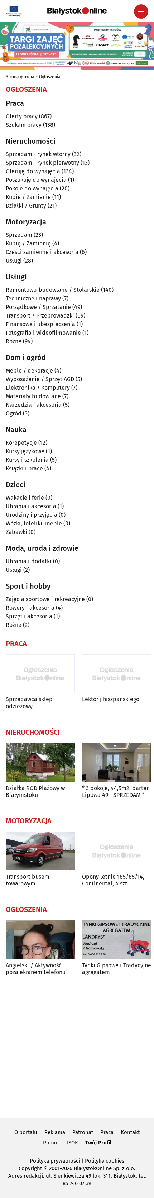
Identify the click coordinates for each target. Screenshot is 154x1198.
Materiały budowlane (33, 396)
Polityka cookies (104, 1161)
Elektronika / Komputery (38, 387)
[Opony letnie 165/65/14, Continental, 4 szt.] (116, 851)
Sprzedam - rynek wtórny (38, 154)
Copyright (30, 1168)
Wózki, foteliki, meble (34, 523)
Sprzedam (19, 234)
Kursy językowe (25, 451)
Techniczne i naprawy (33, 298)
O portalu (25, 1132)
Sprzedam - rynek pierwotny (42, 162)
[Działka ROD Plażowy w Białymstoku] (40, 762)
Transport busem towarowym (27, 880)
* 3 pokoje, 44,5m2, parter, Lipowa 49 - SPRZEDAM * (116, 791)
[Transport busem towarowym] (40, 851)
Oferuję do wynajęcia (33, 171)
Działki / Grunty (26, 205)
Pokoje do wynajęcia (32, 188)
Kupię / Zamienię (28, 197)
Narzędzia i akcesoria (34, 404)
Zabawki (16, 532)
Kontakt (130, 1132)
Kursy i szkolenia (27, 459)
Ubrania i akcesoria (31, 506)
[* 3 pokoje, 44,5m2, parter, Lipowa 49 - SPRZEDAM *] (116, 762)
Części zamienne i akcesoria (42, 252)
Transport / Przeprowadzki (40, 315)
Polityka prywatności (55, 1161)
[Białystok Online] (77, 11)
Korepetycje (21, 442)
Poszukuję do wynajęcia (36, 179)
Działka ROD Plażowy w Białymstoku (35, 791)
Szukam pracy (24, 124)
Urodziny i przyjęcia (31, 514)
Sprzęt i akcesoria (29, 616)
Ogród (13, 413)
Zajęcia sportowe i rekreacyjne (45, 599)
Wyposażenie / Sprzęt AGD (40, 379)
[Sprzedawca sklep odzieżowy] (40, 673)
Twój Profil (98, 1142)
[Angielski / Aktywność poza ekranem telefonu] (40, 939)
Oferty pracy (22, 116)
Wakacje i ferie (25, 497)
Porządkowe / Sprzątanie (38, 307)
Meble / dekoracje (29, 370)
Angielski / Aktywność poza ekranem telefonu (36, 968)
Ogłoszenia (50, 76)
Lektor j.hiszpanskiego (110, 699)
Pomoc (51, 1142)
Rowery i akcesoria (30, 607)
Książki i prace (24, 468)
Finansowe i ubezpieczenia (40, 324)
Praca (107, 1132)
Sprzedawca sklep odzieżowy (29, 702)
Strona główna (20, 76)
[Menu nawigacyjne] (141, 11)
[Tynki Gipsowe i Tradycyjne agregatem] (116, 939)
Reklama (54, 1132)
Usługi (14, 260)
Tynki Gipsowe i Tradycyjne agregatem (116, 968)
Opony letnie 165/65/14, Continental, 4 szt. (113, 880)
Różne (13, 341)
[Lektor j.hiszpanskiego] (116, 673)
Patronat (82, 1132)
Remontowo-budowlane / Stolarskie (53, 289)
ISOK (72, 1142)
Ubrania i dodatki (29, 561)
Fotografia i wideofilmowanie (43, 332)
